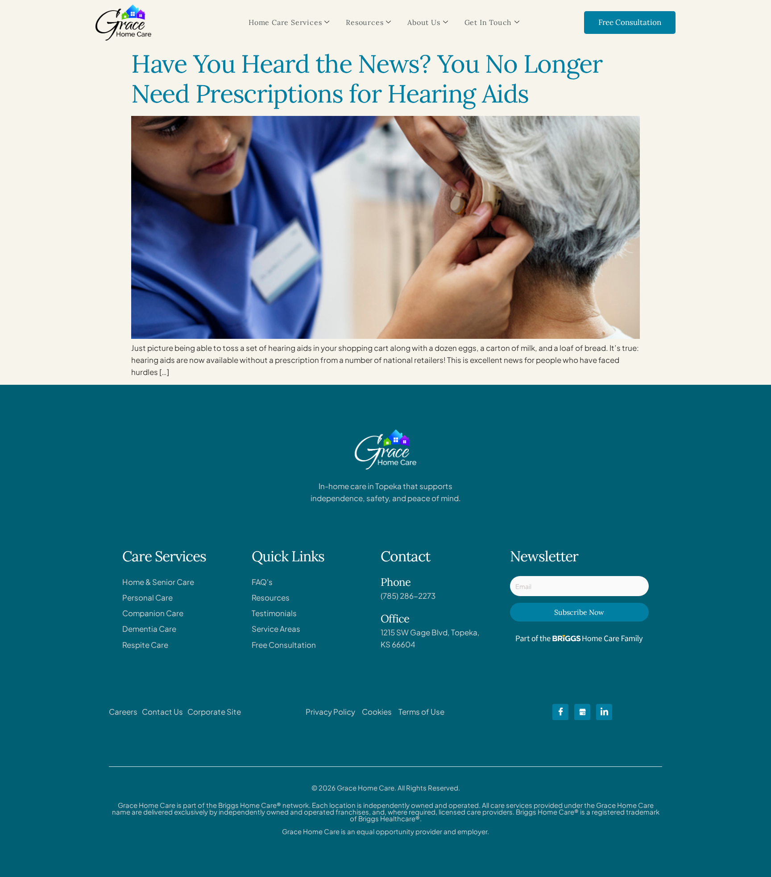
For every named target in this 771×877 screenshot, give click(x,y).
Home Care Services (285, 22)
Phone (395, 582)
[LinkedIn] (604, 712)
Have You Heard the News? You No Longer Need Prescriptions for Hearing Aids (366, 78)
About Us (423, 22)
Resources (364, 22)
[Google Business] (582, 712)
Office (395, 619)
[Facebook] (560, 712)
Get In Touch (488, 22)
